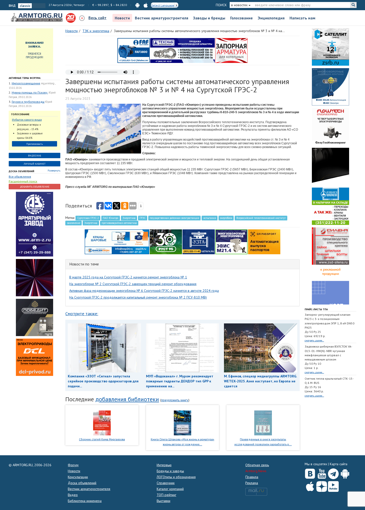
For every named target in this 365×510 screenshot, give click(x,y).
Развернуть (54, 170)
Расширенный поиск (23, 181)
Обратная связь (257, 465)
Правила (251, 477)
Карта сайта (338, 464)
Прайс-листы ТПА (316, 309)
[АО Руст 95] (166, 241)
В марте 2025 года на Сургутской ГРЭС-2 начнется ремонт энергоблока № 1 (128, 277)
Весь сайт (97, 17)
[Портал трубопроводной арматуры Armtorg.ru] (37, 17)
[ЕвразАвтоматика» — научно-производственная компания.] (231, 241)
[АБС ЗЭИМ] (330, 86)
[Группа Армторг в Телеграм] (333, 472)
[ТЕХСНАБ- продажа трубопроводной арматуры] (182, 50)
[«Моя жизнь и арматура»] (182, 422)
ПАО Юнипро (110, 218)
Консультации (78, 477)
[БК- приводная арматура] (34, 357)
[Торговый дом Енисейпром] (117, 241)
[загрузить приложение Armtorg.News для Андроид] (137, 5)
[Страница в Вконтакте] (310, 472)
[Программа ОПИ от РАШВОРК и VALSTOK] (231, 50)
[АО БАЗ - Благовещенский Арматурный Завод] (330, 166)
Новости (122, 17)
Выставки (163, 501)
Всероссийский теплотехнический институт (261, 218)
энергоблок (226, 218)
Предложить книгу (174, 400)
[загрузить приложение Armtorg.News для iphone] (145, 5)
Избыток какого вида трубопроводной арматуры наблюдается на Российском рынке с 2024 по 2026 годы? (32, 120)
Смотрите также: (81, 313)
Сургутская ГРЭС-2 (88, 218)
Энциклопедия (271, 17)
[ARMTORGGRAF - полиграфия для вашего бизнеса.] (330, 285)
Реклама (251, 483)
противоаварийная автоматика (119, 223)
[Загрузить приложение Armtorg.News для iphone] (310, 485)
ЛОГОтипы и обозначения (176, 477)
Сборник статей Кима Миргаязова (102, 439)
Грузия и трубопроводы (28, 101)
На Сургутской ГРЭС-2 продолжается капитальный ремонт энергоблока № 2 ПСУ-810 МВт (138, 297)
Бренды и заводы (170, 471)
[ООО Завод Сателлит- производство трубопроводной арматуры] (330, 47)
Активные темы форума (24, 78)
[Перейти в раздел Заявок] (34, 50)
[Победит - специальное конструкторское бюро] (34, 317)
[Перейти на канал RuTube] (333, 485)
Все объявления (20, 176)
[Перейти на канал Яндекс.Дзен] (321, 485)
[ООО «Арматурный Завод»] (34, 224)
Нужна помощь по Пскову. (30, 92)
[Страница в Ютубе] (321, 472)
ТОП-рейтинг (166, 495)
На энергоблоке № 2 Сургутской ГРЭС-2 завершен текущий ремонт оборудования (132, 284)
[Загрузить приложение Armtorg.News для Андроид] (345, 472)
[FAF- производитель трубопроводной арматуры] (133, 50)
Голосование (241, 17)
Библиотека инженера (85, 501)
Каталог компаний (170, 489)
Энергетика (129, 218)
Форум (73, 465)
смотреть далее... (314, 340)
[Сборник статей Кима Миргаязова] (102, 422)
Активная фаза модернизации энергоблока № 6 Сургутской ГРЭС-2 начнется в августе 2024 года (144, 290)
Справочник (166, 483)
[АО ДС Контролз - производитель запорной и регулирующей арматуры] (34, 277)
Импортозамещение (26, 83)
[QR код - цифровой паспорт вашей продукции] (264, 241)
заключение (73, 223)
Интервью (164, 465)
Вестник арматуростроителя (161, 17)
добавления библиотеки (127, 399)
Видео (73, 495)
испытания (209, 218)
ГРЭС (143, 218)
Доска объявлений (21, 171)
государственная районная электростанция (174, 218)
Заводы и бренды (209, 17)
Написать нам (302, 17)
